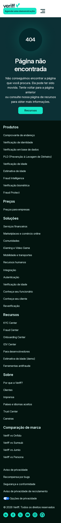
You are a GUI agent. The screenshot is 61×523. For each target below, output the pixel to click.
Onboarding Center (14, 337)
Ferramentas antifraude (16, 365)
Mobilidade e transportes (17, 255)
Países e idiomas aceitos (17, 404)
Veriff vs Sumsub (13, 442)
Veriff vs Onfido (12, 435)
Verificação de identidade (18, 142)
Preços (9, 201)
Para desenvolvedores (16, 351)
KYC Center (10, 322)
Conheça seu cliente (15, 298)
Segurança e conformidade (19, 484)
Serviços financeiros (15, 226)
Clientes (8, 390)
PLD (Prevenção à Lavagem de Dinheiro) (27, 156)
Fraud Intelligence (13, 178)
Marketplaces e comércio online (22, 233)
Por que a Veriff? (13, 382)
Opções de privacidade (23, 498)
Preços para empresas (16, 209)
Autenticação (11, 277)
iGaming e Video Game (16, 248)
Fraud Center (11, 330)
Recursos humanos (14, 262)
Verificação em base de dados (21, 149)
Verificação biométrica (16, 185)
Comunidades (11, 240)
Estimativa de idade (14, 171)
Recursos (11, 315)
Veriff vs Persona (13, 457)
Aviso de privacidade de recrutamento (25, 491)
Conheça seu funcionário (18, 291)
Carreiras (8, 418)
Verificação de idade (15, 163)
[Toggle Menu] (43, 11)
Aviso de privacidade (15, 469)
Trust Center (10, 411)
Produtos (11, 127)
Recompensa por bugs (16, 477)
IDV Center (9, 344)
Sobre (8, 375)
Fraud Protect (11, 192)
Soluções (11, 218)
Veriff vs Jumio (11, 449)
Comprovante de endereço (19, 135)
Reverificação (11, 306)
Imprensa (8, 397)
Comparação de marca (22, 427)
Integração (9, 270)
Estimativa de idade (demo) (19, 358)
